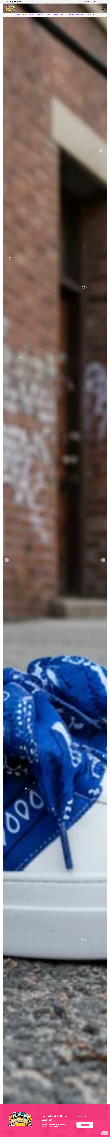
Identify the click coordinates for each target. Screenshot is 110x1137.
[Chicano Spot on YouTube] (13, 1)
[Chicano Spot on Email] (5, 1)
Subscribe (85, 1125)
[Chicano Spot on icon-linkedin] (20, 1)
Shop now (54, 574)
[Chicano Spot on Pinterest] (17, 1)
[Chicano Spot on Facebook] (8, 1)
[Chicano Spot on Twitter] (10, 1)
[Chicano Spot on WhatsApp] (22, 1)
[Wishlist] (99, 8)
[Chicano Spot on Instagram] (15, 1)
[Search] (93, 8)
